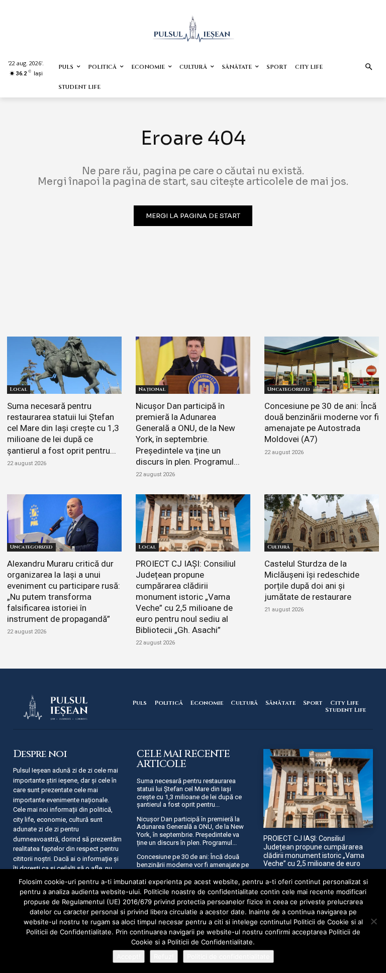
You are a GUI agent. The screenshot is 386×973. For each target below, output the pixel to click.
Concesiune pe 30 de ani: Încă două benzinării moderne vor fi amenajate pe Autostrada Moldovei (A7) (321, 422)
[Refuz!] (373, 921)
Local (18, 389)
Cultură (278, 547)
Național (152, 389)
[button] (369, 67)
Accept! (129, 956)
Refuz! (164, 956)
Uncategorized (288, 389)
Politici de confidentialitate (228, 956)
